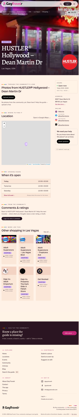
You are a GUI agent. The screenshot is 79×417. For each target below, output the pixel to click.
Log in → (43, 396)
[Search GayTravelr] (61, 4)
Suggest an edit (46, 360)
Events (4, 360)
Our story (74, 414)
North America (21, 12)
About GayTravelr (8, 381)
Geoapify (48, 164)
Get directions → (60, 104)
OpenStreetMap (36, 164)
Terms (4, 394)
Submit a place (46, 353)
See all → (47, 232)
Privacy (5, 390)
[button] (26, 144)
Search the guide (10, 372)
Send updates (63, 141)
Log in (67, 4)
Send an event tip (47, 357)
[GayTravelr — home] (10, 407)
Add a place (69, 333)
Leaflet (29, 164)
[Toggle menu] (74, 4)
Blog (4, 369)
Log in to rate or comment (12, 218)
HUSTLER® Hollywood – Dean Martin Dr (15, 14)
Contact (5, 384)
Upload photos (8, 97)
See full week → (63, 90)
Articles (5, 366)
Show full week (9, 195)
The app (5, 387)
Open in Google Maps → (42, 117)
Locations (12, 12)
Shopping (45, 12)
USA (30, 12)
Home (4, 12)
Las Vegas (37, 12)
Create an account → (47, 399)
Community (6, 363)
